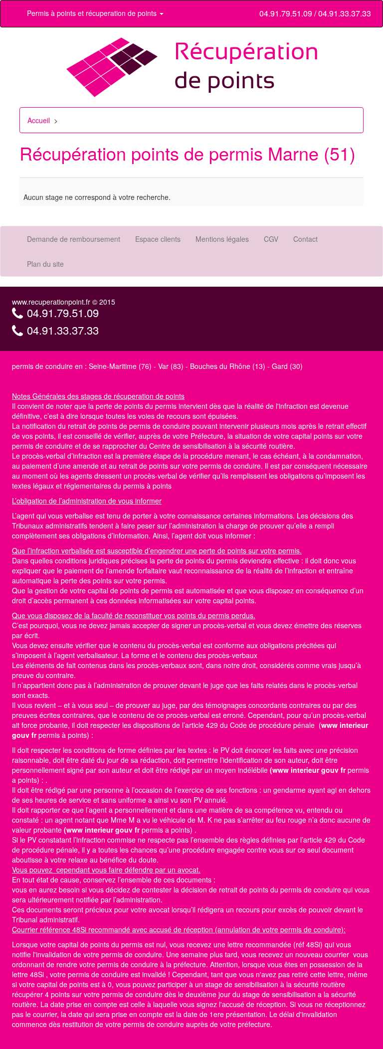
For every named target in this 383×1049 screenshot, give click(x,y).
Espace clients (158, 239)
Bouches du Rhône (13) (227, 366)
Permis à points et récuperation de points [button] (93, 13)
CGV (271, 239)
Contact (305, 239)
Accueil (38, 120)
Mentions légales (222, 239)
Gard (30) (287, 366)
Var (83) (171, 366)
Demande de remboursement (73, 239)
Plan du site (45, 264)
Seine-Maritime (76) (120, 366)
